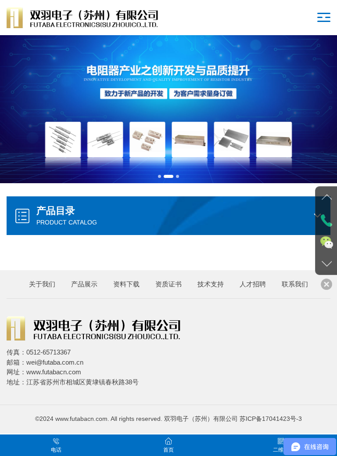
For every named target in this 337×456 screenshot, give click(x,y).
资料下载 (126, 284)
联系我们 (295, 284)
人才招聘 (253, 284)
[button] (159, 176)
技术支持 (210, 284)
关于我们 (42, 284)
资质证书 (168, 284)
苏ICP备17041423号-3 (271, 419)
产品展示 (84, 284)
